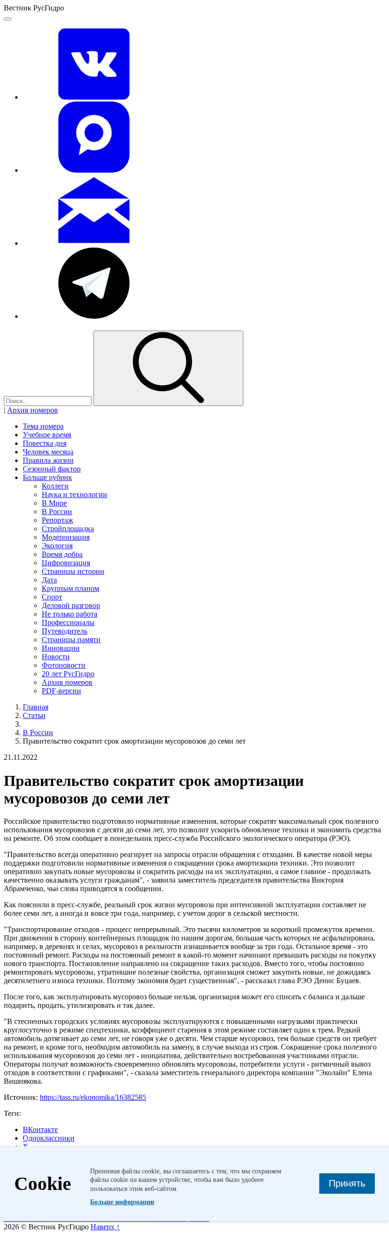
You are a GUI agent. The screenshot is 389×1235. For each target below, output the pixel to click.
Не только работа (69, 614)
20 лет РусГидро (68, 674)
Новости (56, 657)
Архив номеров (32, 410)
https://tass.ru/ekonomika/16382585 (93, 1097)
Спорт (52, 597)
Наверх (105, 1227)
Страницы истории (73, 571)
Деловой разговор (71, 605)
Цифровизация (66, 563)
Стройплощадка (68, 529)
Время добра (62, 554)
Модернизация (66, 537)
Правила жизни (48, 460)
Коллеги (55, 486)
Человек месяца (48, 452)
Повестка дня (44, 443)
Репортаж (57, 520)
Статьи (34, 715)
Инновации (61, 648)
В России (57, 511)
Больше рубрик (47, 477)
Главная (35, 707)
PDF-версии (61, 691)
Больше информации (122, 1202)
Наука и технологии (74, 494)
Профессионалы (68, 622)
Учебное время (47, 435)
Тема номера (43, 426)
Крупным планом (70, 588)
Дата (49, 580)
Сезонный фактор (52, 469)
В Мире (54, 503)
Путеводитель (64, 631)
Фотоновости (63, 665)
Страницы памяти (71, 640)
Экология (57, 546)
